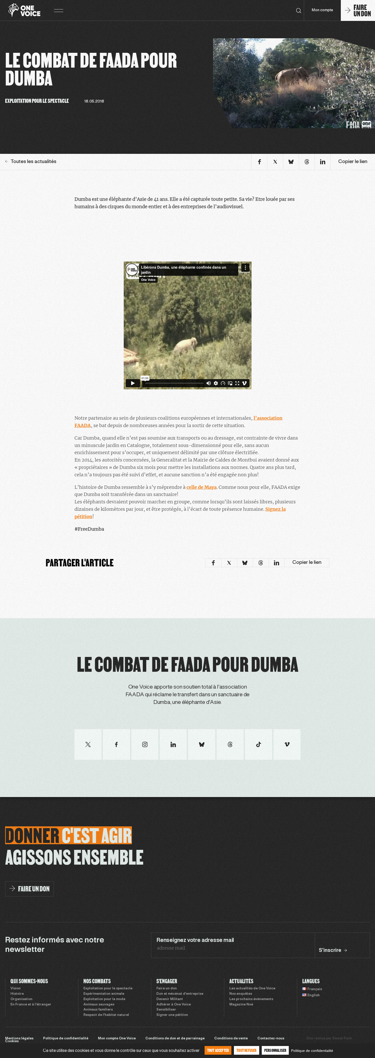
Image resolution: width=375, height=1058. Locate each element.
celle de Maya (201, 487)
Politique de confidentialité (65, 1038)
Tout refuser (246, 1050)
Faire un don (166, 988)
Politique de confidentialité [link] (312, 1051)
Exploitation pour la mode (104, 999)
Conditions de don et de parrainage (175, 1038)
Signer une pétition (172, 1015)
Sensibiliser (166, 1009)
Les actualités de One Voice (252, 988)
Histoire (17, 993)
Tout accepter (218, 1050)
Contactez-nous (270, 1038)
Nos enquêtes (240, 993)
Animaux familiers (98, 1009)
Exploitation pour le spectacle (107, 988)
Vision (15, 988)
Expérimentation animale (103, 993)
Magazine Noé (241, 1004)
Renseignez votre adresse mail (195, 940)
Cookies (12, 1041)
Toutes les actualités (33, 161)
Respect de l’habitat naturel (106, 1015)
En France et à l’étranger (30, 1004)
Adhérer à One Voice (173, 1004)
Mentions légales (19, 1038)
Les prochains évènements (251, 999)
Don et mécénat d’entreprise (179, 993)
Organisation (21, 999)
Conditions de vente (231, 1038)
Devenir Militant (169, 999)
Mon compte (322, 10)
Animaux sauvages (98, 1004)
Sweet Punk (342, 1038)
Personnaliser (275, 1050)
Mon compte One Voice (117, 1038)
